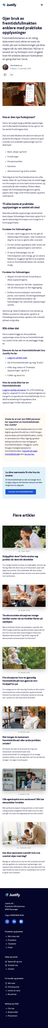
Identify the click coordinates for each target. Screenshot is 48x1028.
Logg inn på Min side (17, 358)
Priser (10, 948)
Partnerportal (13, 987)
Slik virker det (13, 937)
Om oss (11, 1009)
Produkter (12, 940)
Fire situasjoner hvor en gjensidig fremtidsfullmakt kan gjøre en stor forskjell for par (19, 681)
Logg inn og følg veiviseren (14, 390)
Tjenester (12, 944)
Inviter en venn (14, 991)
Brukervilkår (13, 1012)
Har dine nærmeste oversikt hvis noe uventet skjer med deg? (21, 855)
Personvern (12, 1016)
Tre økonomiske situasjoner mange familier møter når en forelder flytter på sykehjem (22, 618)
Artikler (11, 969)
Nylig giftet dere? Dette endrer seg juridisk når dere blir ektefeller (20, 558)
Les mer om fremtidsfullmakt (20, 492)
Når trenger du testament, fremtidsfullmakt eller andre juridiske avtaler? (21, 740)
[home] (10, 5)
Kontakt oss (13, 965)
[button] (42, 5)
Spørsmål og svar (15, 962)
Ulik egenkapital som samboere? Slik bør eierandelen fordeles (23, 801)
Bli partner (12, 994)
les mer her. (29, 454)
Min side (11, 983)
